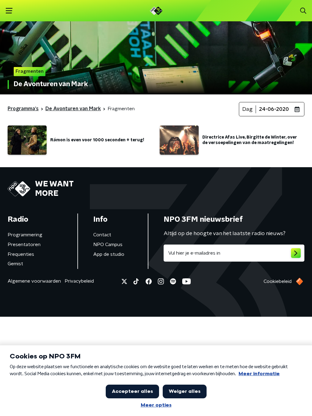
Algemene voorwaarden (34, 281)
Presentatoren (24, 244)
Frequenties (21, 254)
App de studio (108, 254)
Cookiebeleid (278, 281)
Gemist (15, 263)
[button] (9, 10)
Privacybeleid (79, 281)
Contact (102, 234)
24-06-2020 (274, 109)
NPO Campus (107, 244)
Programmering (25, 234)
